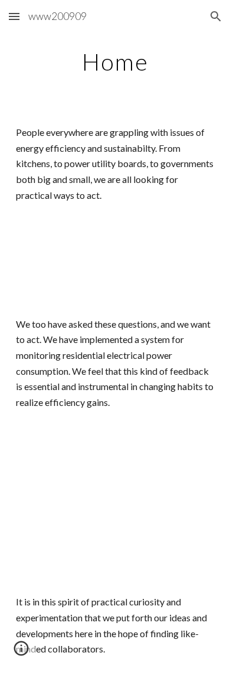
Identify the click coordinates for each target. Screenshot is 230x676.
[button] (14, 16)
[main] (115, 61)
